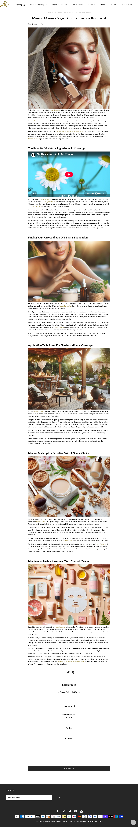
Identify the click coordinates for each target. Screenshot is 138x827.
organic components (35, 206)
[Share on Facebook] (64, 673)
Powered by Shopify (95, 821)
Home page (21, 5)
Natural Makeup (37, 5)
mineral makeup (55, 110)
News (54, 12)
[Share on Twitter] (68, 673)
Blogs (102, 5)
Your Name (69, 717)
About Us (91, 5)
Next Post (74, 692)
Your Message (69, 738)
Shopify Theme (68, 821)
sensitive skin (67, 540)
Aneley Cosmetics (40, 121)
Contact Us (127, 5)
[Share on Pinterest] (73, 673)
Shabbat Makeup (59, 5)
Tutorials (113, 5)
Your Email (69, 728)
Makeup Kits (77, 5)
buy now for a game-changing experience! (69, 131)
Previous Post (64, 692)
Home (49, 12)
